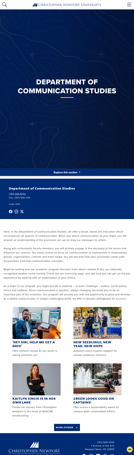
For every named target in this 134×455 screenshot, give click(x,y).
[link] (11, 211)
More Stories (64, 427)
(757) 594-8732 (17, 194)
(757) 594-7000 (105, 442)
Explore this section (66, 172)
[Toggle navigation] (129, 4)
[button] (130, 449)
